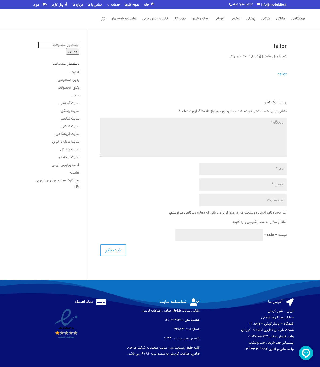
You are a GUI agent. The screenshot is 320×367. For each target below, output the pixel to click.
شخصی (235, 19)
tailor (282, 74)
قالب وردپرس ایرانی (155, 19)
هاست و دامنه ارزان (123, 19)
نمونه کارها (132, 5)
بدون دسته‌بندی (68, 80)
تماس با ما (95, 5)
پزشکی (250, 19)
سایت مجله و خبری (65, 142)
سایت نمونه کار (68, 157)
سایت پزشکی (70, 111)
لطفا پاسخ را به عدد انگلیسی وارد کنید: (260, 222)
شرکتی (265, 19)
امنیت (75, 72)
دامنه (75, 95)
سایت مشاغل (69, 149)
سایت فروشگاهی (67, 134)
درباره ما (78, 5)
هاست (74, 172)
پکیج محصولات (68, 88)
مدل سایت (271, 56)
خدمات (115, 5)
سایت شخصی (69, 118)
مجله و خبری (200, 19)
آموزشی (219, 19)
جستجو (72, 51)
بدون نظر (235, 56)
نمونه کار (180, 19)
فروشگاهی (298, 19)
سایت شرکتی (70, 126)
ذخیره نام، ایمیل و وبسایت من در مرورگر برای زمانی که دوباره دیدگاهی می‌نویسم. (225, 212)
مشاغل (280, 19)
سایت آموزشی (69, 103)
